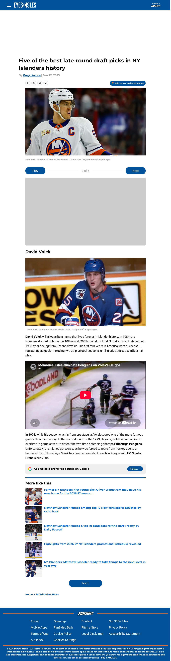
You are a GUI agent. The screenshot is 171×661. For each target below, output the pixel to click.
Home (29, 594)
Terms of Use (39, 633)
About (35, 621)
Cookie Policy (62, 633)
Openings (60, 621)
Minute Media (21, 648)
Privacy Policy (118, 627)
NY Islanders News (47, 594)
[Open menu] (9, 5)
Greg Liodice (32, 75)
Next (135, 171)
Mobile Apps (39, 627)
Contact (86, 621)
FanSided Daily (63, 627)
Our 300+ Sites (118, 621)
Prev (35, 171)
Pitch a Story (89, 627)
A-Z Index (37, 640)
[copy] (45, 83)
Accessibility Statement (124, 633)
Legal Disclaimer (92, 633)
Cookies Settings (65, 640)
